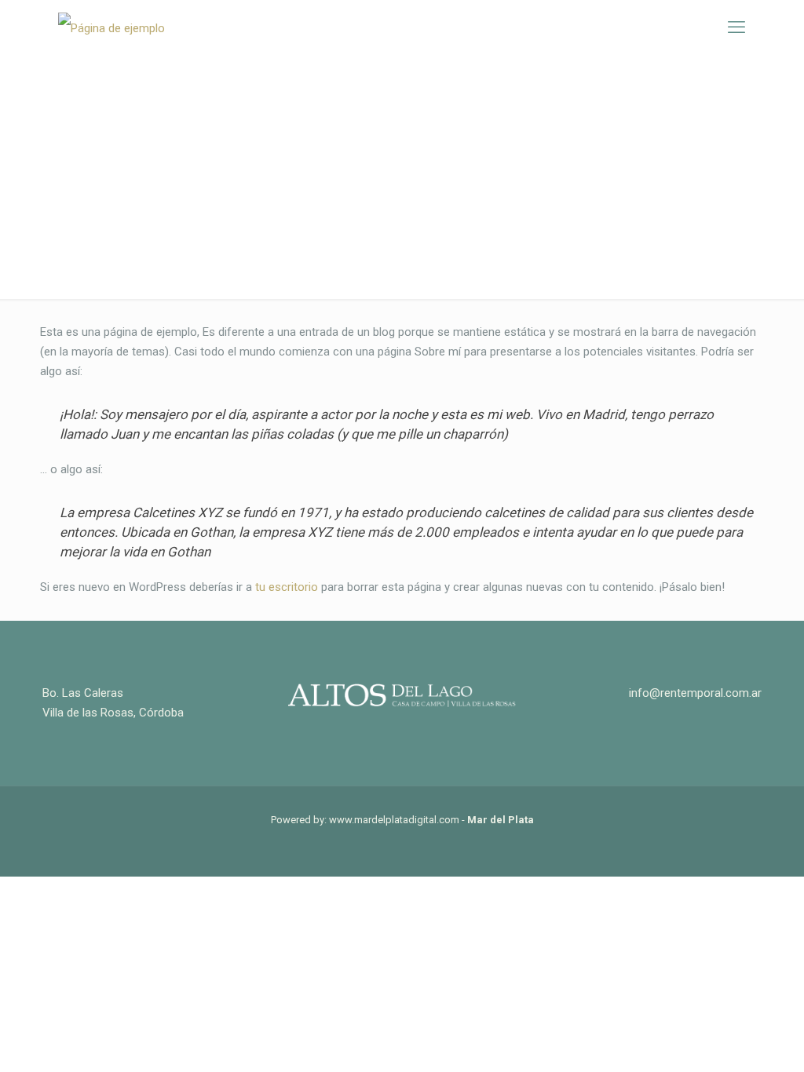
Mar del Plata (500, 820)
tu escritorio (286, 587)
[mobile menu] (736, 27)
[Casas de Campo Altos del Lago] (111, 27)
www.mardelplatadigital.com (394, 820)
